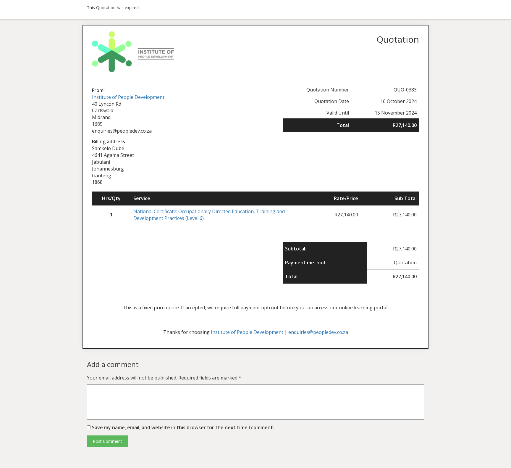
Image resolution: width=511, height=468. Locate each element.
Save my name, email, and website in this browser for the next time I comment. (183, 427)
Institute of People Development (128, 97)
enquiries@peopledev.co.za (318, 332)
